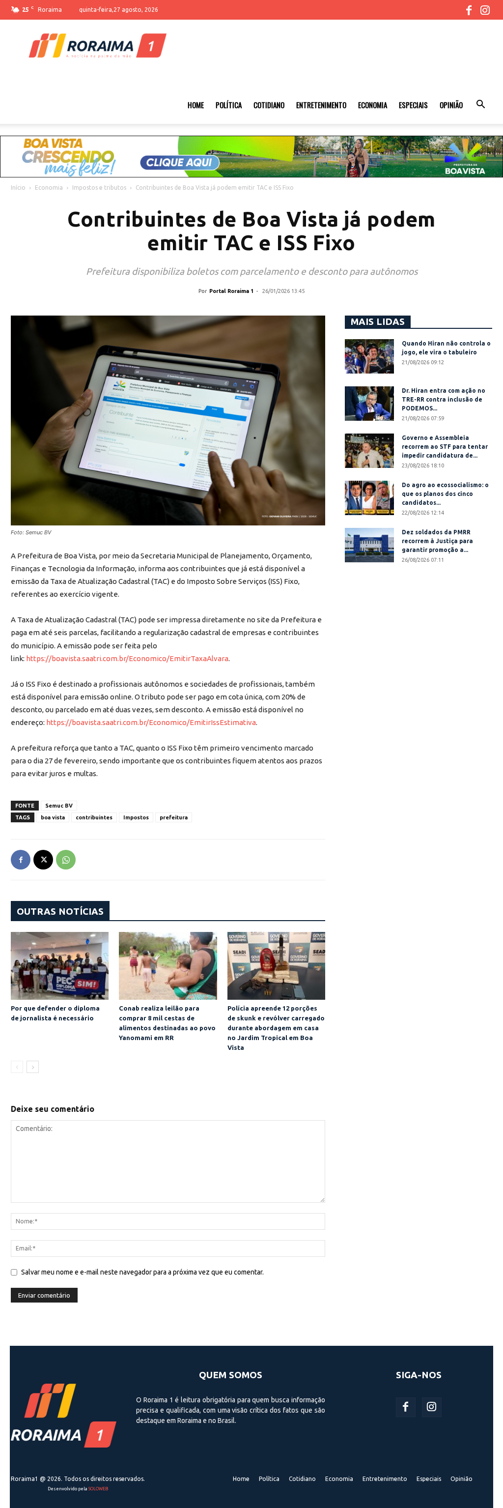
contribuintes (94, 817)
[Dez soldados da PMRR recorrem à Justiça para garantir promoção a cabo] (369, 545)
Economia (372, 104)
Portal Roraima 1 (231, 291)
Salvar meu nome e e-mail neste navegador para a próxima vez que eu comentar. (142, 1272)
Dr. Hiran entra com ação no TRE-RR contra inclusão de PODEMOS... (443, 399)
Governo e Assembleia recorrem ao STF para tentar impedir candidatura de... (445, 447)
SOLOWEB (98, 1488)
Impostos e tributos (99, 187)
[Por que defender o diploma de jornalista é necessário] (60, 965)
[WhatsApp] (66, 860)
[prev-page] (17, 1067)
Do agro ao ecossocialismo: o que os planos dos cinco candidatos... (445, 494)
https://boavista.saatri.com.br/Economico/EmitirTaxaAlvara (127, 658)
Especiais (413, 104)
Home (196, 104)
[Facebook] (468, 10)
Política (229, 104)
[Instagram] (484, 10)
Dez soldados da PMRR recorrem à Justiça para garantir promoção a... (437, 541)
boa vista (53, 817)
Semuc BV (59, 806)
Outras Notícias (60, 911)
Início (18, 187)
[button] (480, 106)
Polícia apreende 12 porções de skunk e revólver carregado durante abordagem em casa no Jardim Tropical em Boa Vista (276, 1028)
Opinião (451, 104)
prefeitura (174, 817)
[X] (43, 860)
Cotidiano (268, 104)
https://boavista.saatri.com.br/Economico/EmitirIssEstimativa (151, 722)
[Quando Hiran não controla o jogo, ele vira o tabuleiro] (369, 356)
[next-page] (33, 1067)
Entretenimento (321, 104)
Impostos (136, 817)
